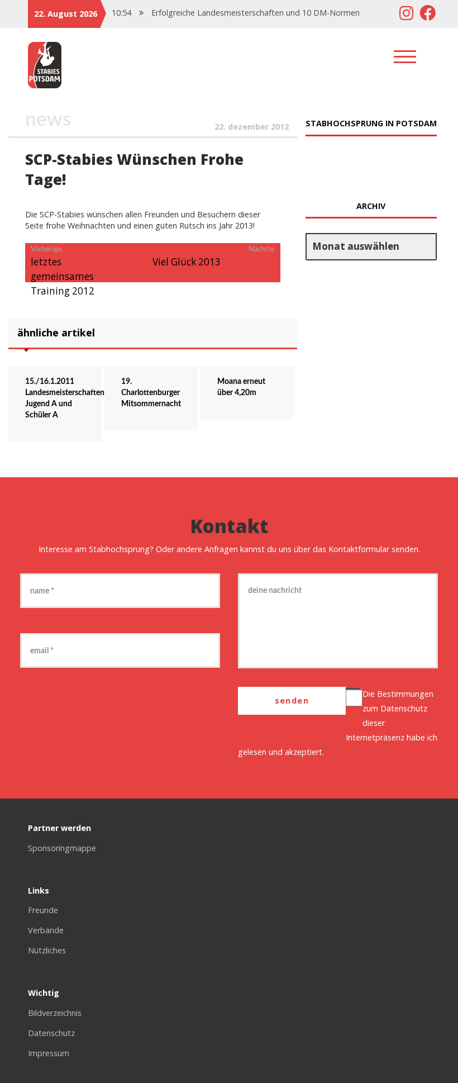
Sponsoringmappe (62, 848)
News (48, 120)
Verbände (46, 930)
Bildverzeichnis (55, 1013)
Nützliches (47, 950)
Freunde (43, 910)
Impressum (48, 1053)
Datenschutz (403, 708)
